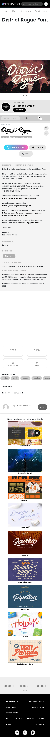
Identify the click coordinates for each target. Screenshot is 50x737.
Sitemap (40, 724)
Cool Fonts (11, 707)
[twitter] (25, 732)
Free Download (18, 147)
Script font (26, 275)
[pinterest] (33, 732)
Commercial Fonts (36, 701)
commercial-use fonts (25, 690)
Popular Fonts (12, 701)
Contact (19, 110)
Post (42, 407)
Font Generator (41, 11)
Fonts (6, 11)
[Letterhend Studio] (7, 106)
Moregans (25, 500)
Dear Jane (25, 528)
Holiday (25, 637)
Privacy (30, 718)
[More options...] (46, 133)
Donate (10, 256)
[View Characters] (46, 128)
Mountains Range (25, 582)
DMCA (9, 724)
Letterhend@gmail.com (28, 223)
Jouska (25, 555)
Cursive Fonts (38, 707)
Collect (39, 147)
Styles (14, 11)
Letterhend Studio (24, 105)
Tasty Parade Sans (25, 664)
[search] (32, 4)
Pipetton (25, 609)
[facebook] (17, 732)
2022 (13, 350)
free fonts (8, 689)
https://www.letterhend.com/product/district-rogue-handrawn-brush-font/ (22, 214)
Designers (41, 689)
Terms (41, 718)
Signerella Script (25, 473)
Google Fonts (12, 713)
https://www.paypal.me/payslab (16, 205)
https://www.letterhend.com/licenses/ (19, 198)
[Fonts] (11, 4)
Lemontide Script (25, 446)
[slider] (26, 118)
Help (8, 718)
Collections (26, 11)
